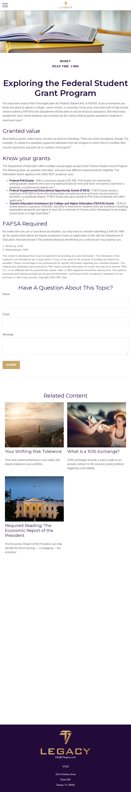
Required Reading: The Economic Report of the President (29, 530)
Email (6, 314)
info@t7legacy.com (65, 757)
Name (6, 294)
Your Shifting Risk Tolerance (33, 451)
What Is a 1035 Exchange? (93, 451)
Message (8, 334)
